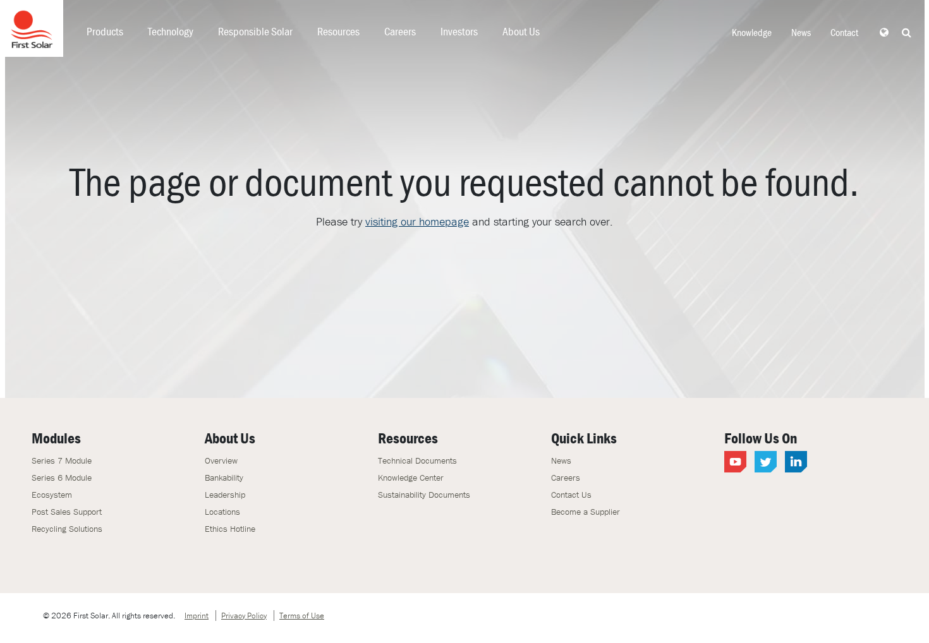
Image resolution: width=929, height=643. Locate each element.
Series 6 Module (62, 477)
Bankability (224, 477)
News (801, 32)
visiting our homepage (417, 221)
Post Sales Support (67, 511)
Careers (400, 31)
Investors (459, 31)
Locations (222, 511)
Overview (221, 460)
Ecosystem (52, 494)
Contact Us (571, 494)
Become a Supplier (585, 511)
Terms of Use (301, 615)
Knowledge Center (411, 477)
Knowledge (752, 32)
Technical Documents (417, 460)
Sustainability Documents (424, 494)
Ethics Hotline (230, 528)
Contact (844, 32)
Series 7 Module (62, 460)
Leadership (225, 494)
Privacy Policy (244, 615)
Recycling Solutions (67, 528)
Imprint (197, 615)
